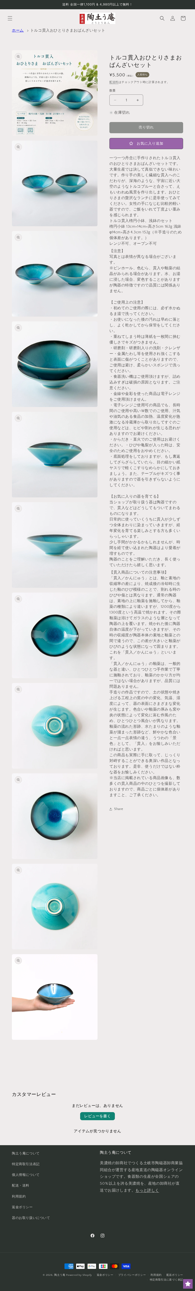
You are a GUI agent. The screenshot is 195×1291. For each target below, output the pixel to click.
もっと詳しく (147, 1190)
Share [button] (118, 809)
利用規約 (19, 1196)
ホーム (18, 30)
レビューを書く (97, 1116)
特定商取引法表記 (26, 1164)
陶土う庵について (26, 1153)
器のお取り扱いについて (31, 1218)
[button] (10, 18)
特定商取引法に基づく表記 (166, 1279)
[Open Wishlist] (188, 1284)
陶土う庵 (59, 1275)
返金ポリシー (22, 1207)
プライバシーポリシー (132, 1275)
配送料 (113, 82)
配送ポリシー (174, 1275)
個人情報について (26, 1175)
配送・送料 (20, 1186)
